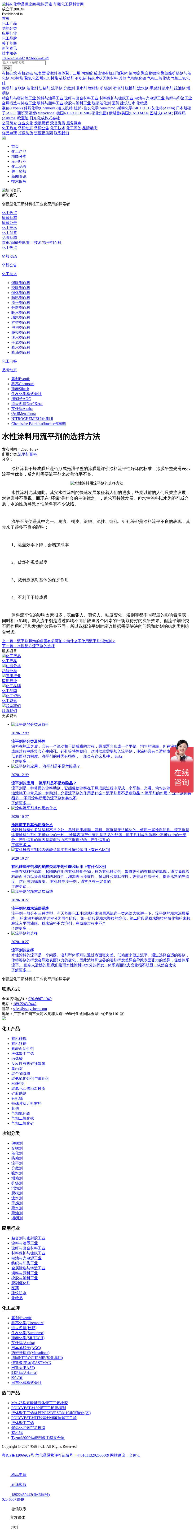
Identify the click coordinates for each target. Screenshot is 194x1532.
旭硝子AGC (21, 399)
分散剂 (17, 1168)
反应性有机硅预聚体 (28, 1064)
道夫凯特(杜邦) (23, 1328)
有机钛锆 (18, 1044)
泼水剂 (17, 1198)
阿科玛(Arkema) (24, 1373)
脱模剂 (17, 1193)
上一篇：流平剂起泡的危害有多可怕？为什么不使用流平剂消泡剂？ (58, 641)
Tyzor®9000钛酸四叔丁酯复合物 (38, 1438)
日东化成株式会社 (26, 1383)
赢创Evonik (20, 379)
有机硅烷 (18, 1039)
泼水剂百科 (20, 337)
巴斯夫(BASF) (23, 1368)
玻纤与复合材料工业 (28, 1248)
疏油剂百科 (20, 352)
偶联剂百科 (20, 283)
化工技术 (9, 228)
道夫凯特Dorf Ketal (27, 404)
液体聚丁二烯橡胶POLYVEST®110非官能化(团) (51, 1413)
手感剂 (17, 1203)
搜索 (7, 68)
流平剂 (17, 1163)
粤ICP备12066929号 (18, 1455)
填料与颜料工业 (24, 1273)
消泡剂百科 (20, 328)
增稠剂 (17, 1218)
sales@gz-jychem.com (30, 1009)
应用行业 (9, 33)
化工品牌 (9, 38)
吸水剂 (17, 1173)
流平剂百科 (52, 243)
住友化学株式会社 (26, 394)
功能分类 (9, 28)
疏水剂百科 (20, 347)
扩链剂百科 (20, 323)
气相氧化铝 (20, 1113)
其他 (15, 1108)
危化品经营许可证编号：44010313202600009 (72, 1455)
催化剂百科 (20, 293)
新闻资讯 (9, 48)
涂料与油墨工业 (24, 1243)
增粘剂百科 (20, 318)
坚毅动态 (9, 218)
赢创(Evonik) (21, 1318)
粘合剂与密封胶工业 (28, 1238)
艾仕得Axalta (22, 409)
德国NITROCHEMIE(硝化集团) (37, 1358)
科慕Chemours (22, 384)
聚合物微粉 (20, 1073)
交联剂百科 (20, 288)
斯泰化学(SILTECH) (27, 1338)
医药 (15, 1288)
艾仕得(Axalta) (23, 1343)
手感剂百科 (20, 342)
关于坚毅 (9, 43)
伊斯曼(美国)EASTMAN (31, 1363)
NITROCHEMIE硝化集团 (32, 419)
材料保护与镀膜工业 (28, 1253)
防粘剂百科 (20, 298)
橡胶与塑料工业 (24, 1278)
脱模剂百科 (20, 333)
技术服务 (9, 53)
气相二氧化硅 (22, 1123)
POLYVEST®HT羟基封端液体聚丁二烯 (44, 1418)
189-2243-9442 (13, 58)
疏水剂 (17, 1208)
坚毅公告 (9, 223)
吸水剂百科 (20, 313)
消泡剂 (17, 1188)
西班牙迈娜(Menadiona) (30, 1353)
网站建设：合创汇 (125, 1455)
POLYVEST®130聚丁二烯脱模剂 (38, 1408)
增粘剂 (17, 1178)
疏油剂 (17, 1213)
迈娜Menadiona (23, 414)
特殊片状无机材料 (26, 1103)
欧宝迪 (17, 1378)
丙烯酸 (17, 1059)
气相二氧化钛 (22, 1118)
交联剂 (17, 1148)
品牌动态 (9, 238)
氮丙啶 (17, 1068)
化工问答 (9, 233)
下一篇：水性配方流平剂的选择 (28, 646)
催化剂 (17, 1153)
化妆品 (17, 1298)
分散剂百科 (20, 308)
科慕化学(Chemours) (27, 1323)
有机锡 (17, 1098)
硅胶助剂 (18, 1093)
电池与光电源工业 (26, 1258)
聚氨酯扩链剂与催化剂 (30, 1078)
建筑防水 (18, 1293)
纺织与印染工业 (24, 1263)
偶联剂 (17, 1143)
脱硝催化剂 (20, 1283)
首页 (5, 18)
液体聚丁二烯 (22, 1054)
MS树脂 (17, 1083)
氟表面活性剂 (22, 1049)
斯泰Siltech (20, 389)
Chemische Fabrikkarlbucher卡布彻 (38, 424)
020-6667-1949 (37, 58)
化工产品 (9, 23)
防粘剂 (17, 1158)
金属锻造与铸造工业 (28, 1268)
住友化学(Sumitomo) (27, 1333)
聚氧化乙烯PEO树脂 (28, 1088)
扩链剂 (17, 1183)
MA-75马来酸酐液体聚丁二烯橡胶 (39, 1403)
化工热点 (9, 213)
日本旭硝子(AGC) (26, 1348)
